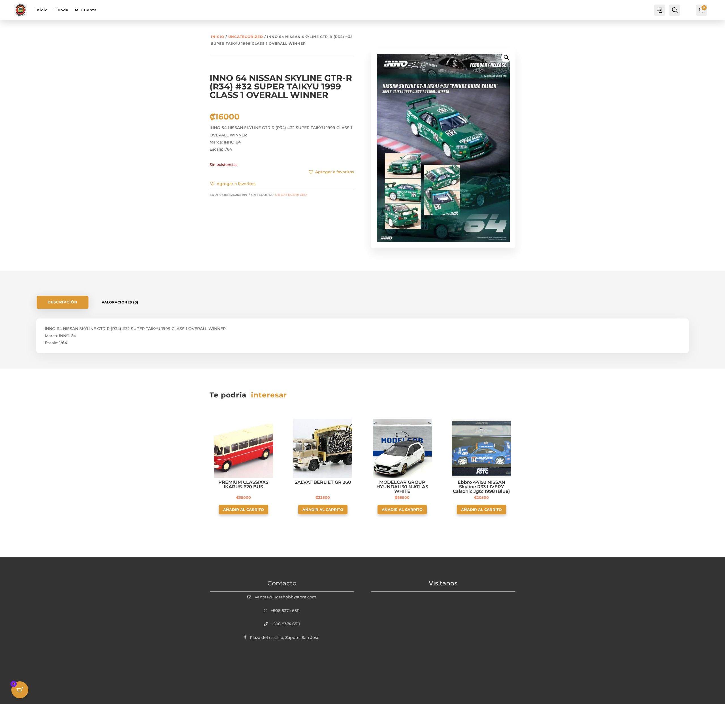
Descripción (62, 302)
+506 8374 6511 (285, 610)
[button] (232, 184)
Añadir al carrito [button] (243, 509)
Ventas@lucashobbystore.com (285, 597)
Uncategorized (245, 37)
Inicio (217, 37)
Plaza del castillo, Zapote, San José (284, 637)
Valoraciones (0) (120, 302)
